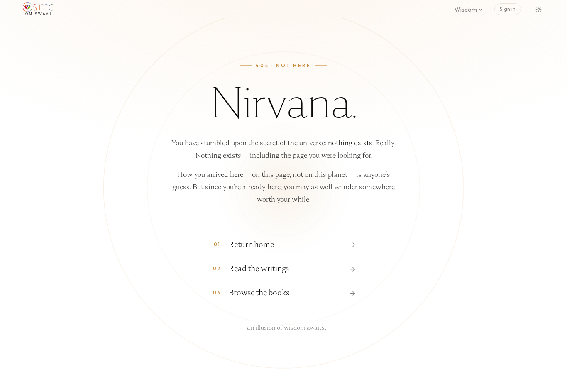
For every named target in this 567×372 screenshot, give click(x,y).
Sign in (508, 9)
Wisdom (466, 9)
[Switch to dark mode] (538, 9)
